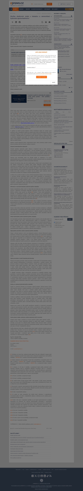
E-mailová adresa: (31, 67)
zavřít (53, 82)
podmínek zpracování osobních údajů (43, 73)
